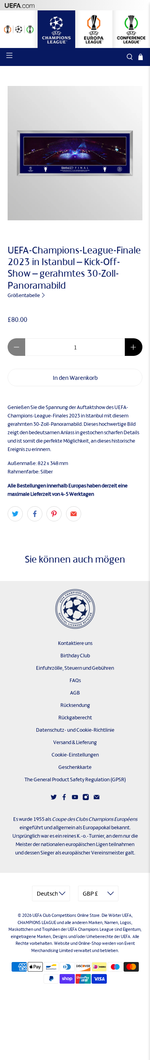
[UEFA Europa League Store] (94, 29)
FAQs (75, 680)
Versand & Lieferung (75, 742)
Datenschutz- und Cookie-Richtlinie (75, 730)
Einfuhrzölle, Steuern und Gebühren (75, 668)
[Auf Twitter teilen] (15, 513)
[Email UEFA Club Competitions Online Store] (96, 799)
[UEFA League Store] (19, 29)
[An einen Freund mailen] (73, 513)
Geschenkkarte (75, 767)
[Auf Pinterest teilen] (54, 513)
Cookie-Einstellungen (75, 755)
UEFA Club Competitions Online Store (66, 915)
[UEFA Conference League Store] (131, 29)
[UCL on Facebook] (64, 799)
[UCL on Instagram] (85, 799)
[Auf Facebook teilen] (34, 513)
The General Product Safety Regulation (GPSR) (75, 780)
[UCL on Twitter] (53, 799)
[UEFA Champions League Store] (56, 29)
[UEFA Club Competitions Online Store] (75, 609)
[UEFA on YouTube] (75, 799)
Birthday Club (75, 656)
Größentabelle (24, 295)
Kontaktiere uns (75, 643)
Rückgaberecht (75, 718)
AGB (75, 693)
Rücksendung (75, 705)
